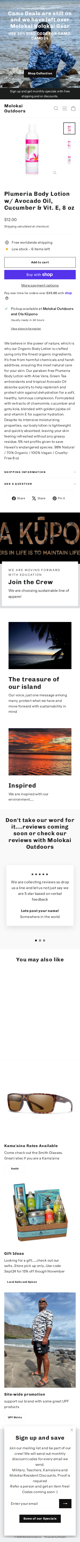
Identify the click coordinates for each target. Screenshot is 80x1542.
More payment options (40, 285)
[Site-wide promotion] (40, 1340)
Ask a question (18, 483)
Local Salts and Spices (22, 1281)
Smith (15, 1168)
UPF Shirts (15, 1417)
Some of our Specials (40, 1518)
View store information (26, 328)
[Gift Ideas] (40, 1213)
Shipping (10, 226)
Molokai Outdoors (15, 108)
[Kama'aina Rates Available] (40, 1103)
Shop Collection (40, 73)
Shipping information (25, 472)
